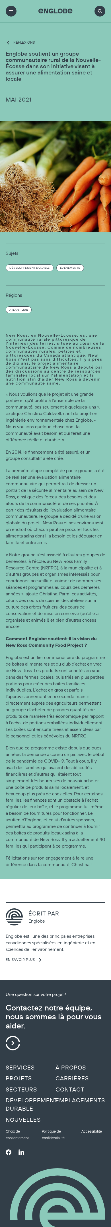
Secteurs (21, 1089)
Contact (70, 1089)
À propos (71, 1067)
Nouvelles (23, 1119)
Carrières (72, 1078)
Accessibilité (91, 1131)
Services (20, 1067)
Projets (19, 1078)
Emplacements (80, 1100)
